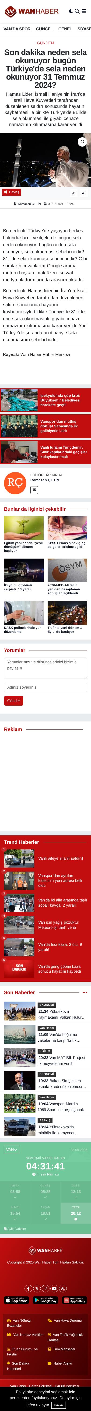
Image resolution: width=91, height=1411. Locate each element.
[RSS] (63, 1288)
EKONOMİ (46, 1004)
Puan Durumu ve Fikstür (22, 1351)
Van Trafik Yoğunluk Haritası (65, 1337)
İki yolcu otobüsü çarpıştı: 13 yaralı (18, 587)
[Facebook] (28, 1288)
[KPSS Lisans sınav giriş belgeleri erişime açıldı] (67, 528)
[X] (37, 1288)
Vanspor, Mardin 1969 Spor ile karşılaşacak (61, 1107)
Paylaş (14, 192)
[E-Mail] (34, 490)
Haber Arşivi (62, 1363)
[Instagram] (45, 1288)
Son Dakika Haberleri (18, 1366)
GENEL (65, 29)
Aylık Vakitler (16, 1229)
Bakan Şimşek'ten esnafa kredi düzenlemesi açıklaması (60, 1084)
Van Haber (46, 1028)
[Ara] (77, 11)
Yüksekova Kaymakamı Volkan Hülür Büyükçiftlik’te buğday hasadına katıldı (60, 1014)
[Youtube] (54, 1288)
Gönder (13, 701)
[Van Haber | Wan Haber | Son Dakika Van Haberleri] (32, 11)
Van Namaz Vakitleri (28, 1335)
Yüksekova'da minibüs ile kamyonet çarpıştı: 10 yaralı (56, 1130)
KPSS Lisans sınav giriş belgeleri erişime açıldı (66, 545)
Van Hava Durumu (68, 1320)
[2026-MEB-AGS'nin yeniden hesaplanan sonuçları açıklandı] (67, 570)
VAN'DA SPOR (17, 29)
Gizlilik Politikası (67, 1386)
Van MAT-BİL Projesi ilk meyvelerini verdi (61, 1061)
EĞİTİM (44, 1051)
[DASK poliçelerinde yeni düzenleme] (24, 613)
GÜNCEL (44, 29)
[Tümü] (85, 992)
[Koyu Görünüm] (71, 11)
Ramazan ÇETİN (29, 204)
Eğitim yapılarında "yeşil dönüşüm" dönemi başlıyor (23, 547)
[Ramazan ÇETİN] (15, 483)
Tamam (58, 1405)
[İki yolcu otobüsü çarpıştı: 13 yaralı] (24, 570)
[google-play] (45, 1301)
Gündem (45, 43)
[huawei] (74, 1301)
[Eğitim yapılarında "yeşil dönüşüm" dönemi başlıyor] (24, 528)
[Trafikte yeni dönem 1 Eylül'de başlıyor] (67, 613)
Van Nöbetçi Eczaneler (19, 1323)
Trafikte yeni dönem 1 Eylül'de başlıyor (65, 629)
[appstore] (16, 1301)
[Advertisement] (45, 781)
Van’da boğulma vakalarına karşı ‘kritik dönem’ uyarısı (57, 1038)
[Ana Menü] (84, 11)
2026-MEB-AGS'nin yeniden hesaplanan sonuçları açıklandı (64, 589)
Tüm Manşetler (64, 1349)
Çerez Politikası (40, 1386)
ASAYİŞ (45, 1120)
